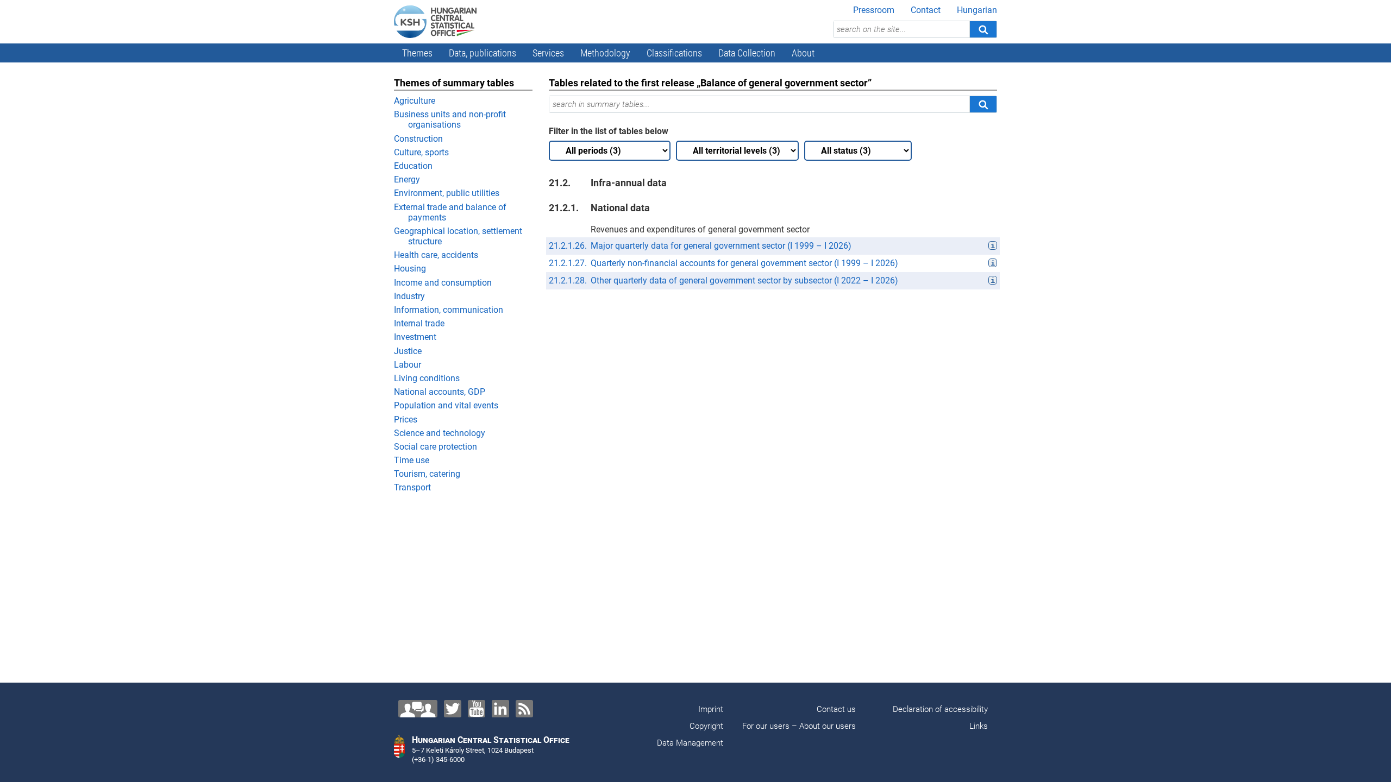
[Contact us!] (417, 708)
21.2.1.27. (568, 263)
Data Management (690, 743)
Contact (926, 10)
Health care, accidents (436, 255)
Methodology (605, 53)
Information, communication (448, 310)
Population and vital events (446, 405)
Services (548, 53)
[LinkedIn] (500, 708)
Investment (415, 337)
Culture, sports (421, 152)
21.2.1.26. (568, 246)
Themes (417, 53)
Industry (409, 296)
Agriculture (414, 101)
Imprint (710, 709)
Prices (405, 419)
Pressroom (873, 10)
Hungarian (977, 10)
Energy (407, 179)
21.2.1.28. (568, 280)
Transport (412, 487)
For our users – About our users (799, 726)
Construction (418, 139)
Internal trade (419, 323)
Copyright (706, 726)
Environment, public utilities (446, 193)
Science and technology (439, 433)
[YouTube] (476, 708)
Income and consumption (443, 283)
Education (413, 166)
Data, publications (482, 53)
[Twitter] (452, 708)
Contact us (836, 709)
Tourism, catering (427, 474)
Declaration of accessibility (940, 709)
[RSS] (524, 708)
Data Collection (746, 53)
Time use (411, 460)
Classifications (674, 53)
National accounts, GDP (439, 392)
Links (978, 726)
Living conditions (427, 378)
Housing (410, 268)
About (803, 53)
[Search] (983, 29)
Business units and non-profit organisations (450, 119)
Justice (408, 351)
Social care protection (435, 447)
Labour (407, 365)
